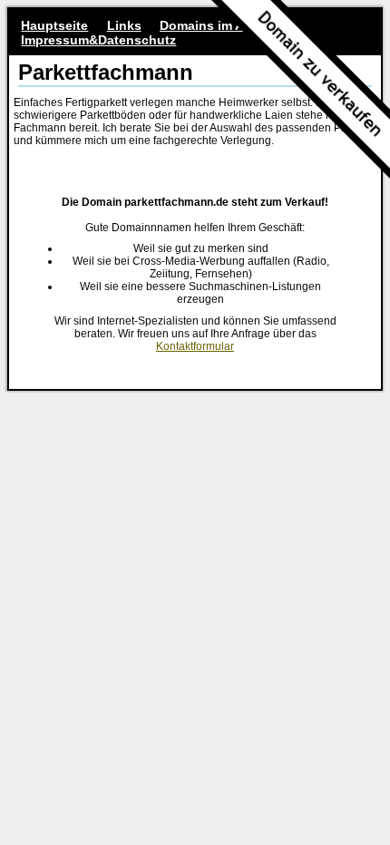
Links (124, 25)
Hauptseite (54, 25)
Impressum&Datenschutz (98, 40)
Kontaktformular (195, 346)
